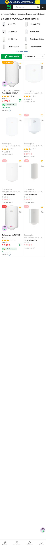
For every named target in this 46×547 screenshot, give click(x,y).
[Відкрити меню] (3, 7)
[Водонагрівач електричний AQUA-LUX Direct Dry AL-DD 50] (34, 172)
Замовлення (16, 544)
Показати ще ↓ (23, 52)
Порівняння (29, 544)
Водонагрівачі (31, 14)
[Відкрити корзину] (42, 7)
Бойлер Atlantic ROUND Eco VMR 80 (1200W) (11, 92)
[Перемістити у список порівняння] (20, 67)
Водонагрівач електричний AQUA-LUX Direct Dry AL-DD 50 (33, 191)
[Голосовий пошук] (38, 7)
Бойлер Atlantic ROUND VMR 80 (11, 236)
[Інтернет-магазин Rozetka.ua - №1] (9, 7)
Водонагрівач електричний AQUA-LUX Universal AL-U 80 (11, 191)
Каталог (4, 544)
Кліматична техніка (17, 14)
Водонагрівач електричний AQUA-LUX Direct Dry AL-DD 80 (33, 236)
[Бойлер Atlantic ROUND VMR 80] (12, 218)
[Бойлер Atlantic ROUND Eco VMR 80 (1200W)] (12, 74)
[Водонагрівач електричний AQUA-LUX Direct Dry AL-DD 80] (34, 218)
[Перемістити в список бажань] (20, 63)
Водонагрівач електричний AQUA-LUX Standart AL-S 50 (33, 145)
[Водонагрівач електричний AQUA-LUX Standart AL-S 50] (34, 126)
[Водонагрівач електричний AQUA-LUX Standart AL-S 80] (12, 126)
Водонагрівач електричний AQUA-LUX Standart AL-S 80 (11, 145)
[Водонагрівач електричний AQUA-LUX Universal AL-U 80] (12, 172)
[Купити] (20, 100)
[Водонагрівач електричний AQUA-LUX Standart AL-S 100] (34, 74)
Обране (41, 544)
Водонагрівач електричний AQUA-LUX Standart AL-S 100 (33, 92)
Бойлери (41, 14)
